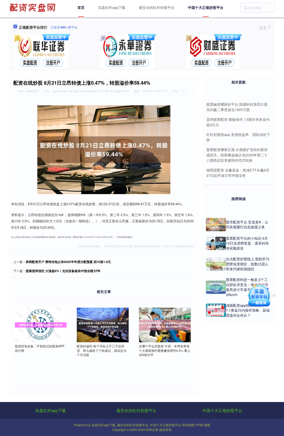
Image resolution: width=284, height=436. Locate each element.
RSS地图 (188, 425)
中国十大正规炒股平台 (205, 7)
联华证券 (152, 429)
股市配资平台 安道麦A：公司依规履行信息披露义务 (247, 224)
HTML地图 (202, 425)
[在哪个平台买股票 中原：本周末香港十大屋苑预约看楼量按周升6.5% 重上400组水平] (165, 324)
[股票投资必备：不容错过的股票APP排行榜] (41, 324)
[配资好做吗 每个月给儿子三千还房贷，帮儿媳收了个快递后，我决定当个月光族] (103, 324)
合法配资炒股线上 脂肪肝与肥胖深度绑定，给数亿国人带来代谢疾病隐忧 (247, 263)
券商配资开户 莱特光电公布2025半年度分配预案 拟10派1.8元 (68, 261)
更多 (263, 27)
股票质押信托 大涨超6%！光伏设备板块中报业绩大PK (63, 271)
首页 (81, 7)
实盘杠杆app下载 (111, 7)
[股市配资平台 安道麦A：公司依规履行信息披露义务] (216, 224)
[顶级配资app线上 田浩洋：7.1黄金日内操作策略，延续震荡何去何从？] (216, 310)
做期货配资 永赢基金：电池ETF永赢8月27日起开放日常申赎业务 (237, 172)
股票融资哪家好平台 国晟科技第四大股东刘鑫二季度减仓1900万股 (237, 107)
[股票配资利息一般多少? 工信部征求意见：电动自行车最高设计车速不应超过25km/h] (216, 287)
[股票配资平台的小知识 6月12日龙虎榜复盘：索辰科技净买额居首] (216, 243)
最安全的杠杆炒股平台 (156, 7)
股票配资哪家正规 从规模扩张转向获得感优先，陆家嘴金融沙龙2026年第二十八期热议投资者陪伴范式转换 (237, 155)
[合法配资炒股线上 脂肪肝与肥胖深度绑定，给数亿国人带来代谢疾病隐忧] (216, 264)
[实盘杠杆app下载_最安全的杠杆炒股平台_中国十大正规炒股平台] (33, 7)
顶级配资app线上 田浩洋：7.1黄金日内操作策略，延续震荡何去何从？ (248, 310)
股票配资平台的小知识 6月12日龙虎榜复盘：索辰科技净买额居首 (247, 243)
